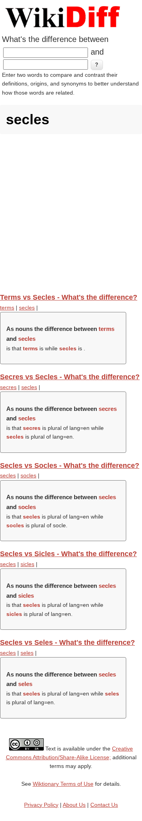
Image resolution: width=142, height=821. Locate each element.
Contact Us (104, 805)
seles (27, 653)
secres (8, 387)
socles (28, 475)
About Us (74, 805)
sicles (27, 564)
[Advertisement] (71, 213)
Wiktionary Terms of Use (63, 784)
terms (7, 307)
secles (27, 307)
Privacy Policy (41, 805)
